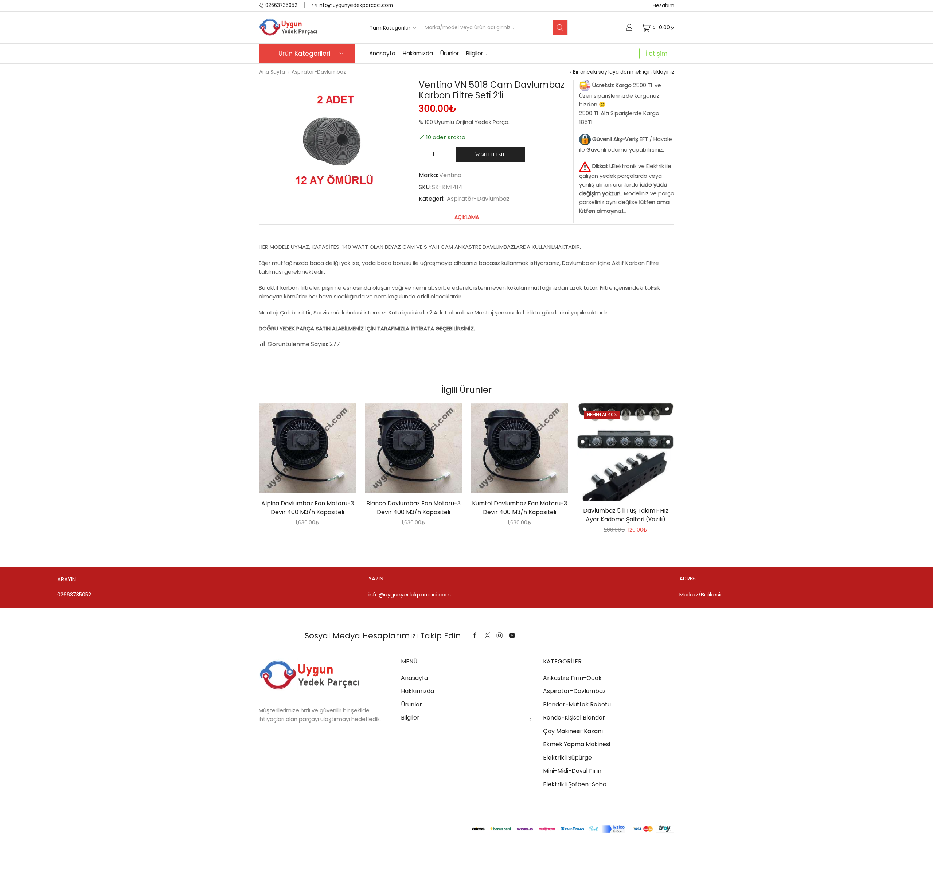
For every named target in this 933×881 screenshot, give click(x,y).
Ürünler (449, 53)
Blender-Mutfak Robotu (577, 704)
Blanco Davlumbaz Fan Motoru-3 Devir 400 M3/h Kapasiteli (413, 507)
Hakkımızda (418, 53)
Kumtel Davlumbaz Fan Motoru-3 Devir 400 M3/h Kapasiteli (519, 507)
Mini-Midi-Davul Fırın (572, 771)
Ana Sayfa (272, 71)
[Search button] (560, 27)
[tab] (467, 217)
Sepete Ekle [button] (300, 451)
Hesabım (663, 5)
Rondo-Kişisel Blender (574, 717)
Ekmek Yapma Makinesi (576, 744)
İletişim (657, 53)
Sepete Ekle (493, 154)
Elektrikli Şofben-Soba (574, 784)
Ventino (450, 175)
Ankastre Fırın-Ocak (572, 678)
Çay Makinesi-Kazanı (573, 731)
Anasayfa (382, 53)
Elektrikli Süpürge (567, 757)
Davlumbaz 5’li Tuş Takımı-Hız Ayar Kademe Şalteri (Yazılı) (625, 515)
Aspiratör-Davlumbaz (319, 71)
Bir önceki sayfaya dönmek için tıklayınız (623, 71)
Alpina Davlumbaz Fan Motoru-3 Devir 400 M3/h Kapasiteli (307, 507)
